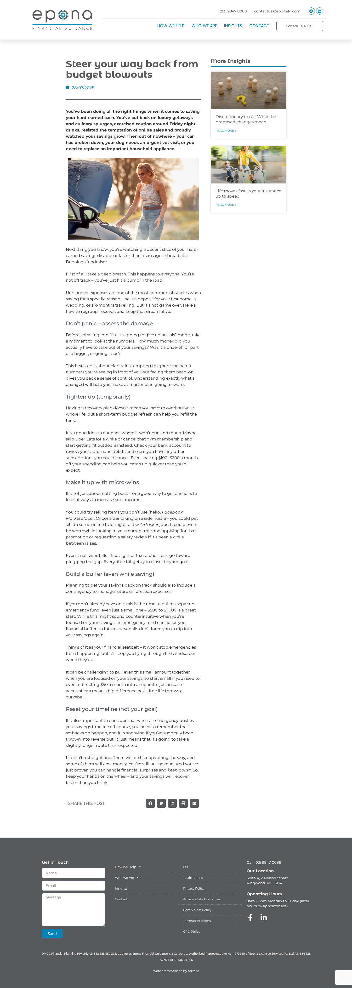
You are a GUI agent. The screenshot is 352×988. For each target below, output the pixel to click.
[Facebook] (311, 11)
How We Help (170, 26)
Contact (259, 26)
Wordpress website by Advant (176, 971)
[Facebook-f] (250, 917)
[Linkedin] (319, 11)
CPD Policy (191, 931)
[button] (150, 803)
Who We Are (204, 26)
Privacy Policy (193, 888)
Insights (233, 26)
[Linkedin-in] (263, 917)
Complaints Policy (197, 910)
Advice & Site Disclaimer (202, 899)
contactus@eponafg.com (277, 11)
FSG (186, 867)
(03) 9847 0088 (233, 11)
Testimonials (193, 877)
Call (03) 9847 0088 (264, 862)
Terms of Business (197, 921)
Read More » (226, 130)
